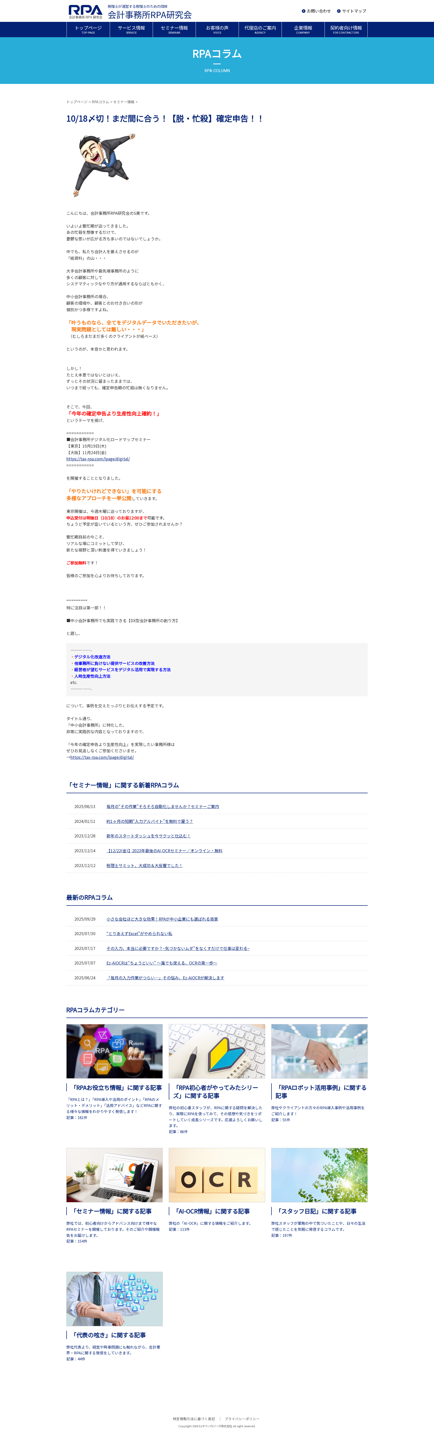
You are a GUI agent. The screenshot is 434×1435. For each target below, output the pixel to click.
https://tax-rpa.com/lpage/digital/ (98, 459)
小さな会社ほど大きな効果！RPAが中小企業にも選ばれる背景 (162, 919)
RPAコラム (100, 101)
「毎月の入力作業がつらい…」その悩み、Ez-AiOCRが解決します (165, 978)
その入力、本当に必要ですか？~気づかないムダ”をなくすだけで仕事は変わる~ (178, 948)
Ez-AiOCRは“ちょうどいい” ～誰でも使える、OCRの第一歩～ (161, 963)
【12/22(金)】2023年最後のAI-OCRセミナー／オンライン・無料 (164, 850)
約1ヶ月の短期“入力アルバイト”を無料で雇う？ (149, 821)
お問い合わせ (319, 11)
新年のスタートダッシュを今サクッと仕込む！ (148, 836)
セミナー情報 (123, 101)
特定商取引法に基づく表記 (194, 1418)
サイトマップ (354, 11)
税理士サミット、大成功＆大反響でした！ (144, 865)
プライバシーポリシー (242, 1418)
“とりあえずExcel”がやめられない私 (139, 933)
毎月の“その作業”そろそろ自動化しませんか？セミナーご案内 (162, 806)
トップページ (76, 101)
